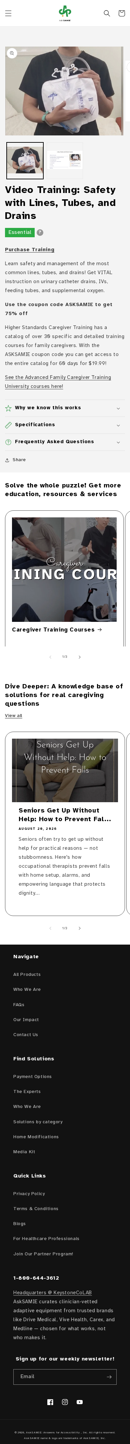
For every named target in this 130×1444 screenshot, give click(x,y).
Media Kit (24, 1152)
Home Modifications (36, 1137)
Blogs (19, 1223)
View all (13, 715)
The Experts (27, 1091)
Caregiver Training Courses (53, 630)
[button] (8, 13)
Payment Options (32, 1076)
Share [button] (19, 459)
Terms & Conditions (36, 1208)
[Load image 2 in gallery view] (65, 160)
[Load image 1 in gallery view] (25, 160)
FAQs (18, 1004)
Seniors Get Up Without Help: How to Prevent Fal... (65, 815)
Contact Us (25, 1034)
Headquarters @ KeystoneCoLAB (52, 1293)
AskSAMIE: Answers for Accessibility (53, 1432)
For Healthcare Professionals (46, 1238)
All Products (27, 974)
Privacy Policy (29, 1193)
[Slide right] (79, 657)
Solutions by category (38, 1122)
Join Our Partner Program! (43, 1254)
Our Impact (26, 1019)
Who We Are (27, 989)
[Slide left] (50, 657)
